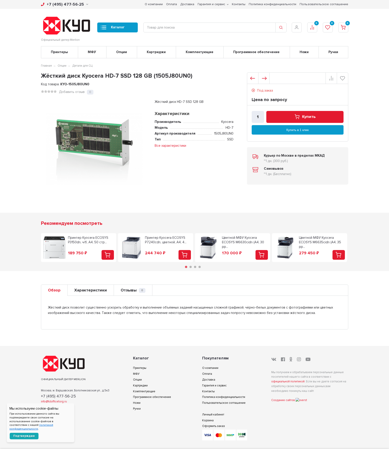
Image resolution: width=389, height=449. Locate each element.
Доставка (187, 4)
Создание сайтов (283, 400)
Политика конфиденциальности (272, 4)
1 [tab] (186, 267)
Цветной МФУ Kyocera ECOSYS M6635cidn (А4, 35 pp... (320, 242)
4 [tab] (199, 267)
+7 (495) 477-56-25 (65, 4)
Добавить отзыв (72, 92)
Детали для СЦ (82, 66)
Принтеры (59, 52)
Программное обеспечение (256, 52)
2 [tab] (190, 267)
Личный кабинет (213, 414)
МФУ (92, 52)
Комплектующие (199, 52)
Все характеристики (170, 146)
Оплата (171, 4)
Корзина (208, 420)
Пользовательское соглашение (324, 4)
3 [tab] (195, 267)
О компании (154, 4)
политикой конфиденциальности (31, 427)
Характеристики (90, 290)
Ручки (333, 52)
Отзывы (132, 290)
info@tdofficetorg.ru (54, 401)
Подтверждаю (24, 436)
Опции (121, 52)
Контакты (238, 4)
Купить (309, 116)
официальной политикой (288, 381)
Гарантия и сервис (211, 4)
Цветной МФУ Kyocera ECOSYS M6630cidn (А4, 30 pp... (243, 242)
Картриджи (156, 52)
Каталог (117, 27)
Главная (46, 66)
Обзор (54, 290)
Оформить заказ (213, 426)
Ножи (304, 52)
